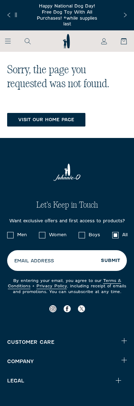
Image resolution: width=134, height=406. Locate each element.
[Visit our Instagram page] (52, 309)
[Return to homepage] (66, 41)
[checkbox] (10, 235)
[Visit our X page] (81, 309)
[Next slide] (125, 15)
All (125, 234)
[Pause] (16, 15)
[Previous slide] (8, 15)
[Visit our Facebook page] (67, 309)
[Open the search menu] (27, 41)
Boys (94, 234)
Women (57, 234)
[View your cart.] (120, 41)
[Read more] (67, 15)
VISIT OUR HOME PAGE (46, 119)
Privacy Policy (51, 285)
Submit (110, 260)
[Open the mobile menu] (11, 41)
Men (22, 234)
